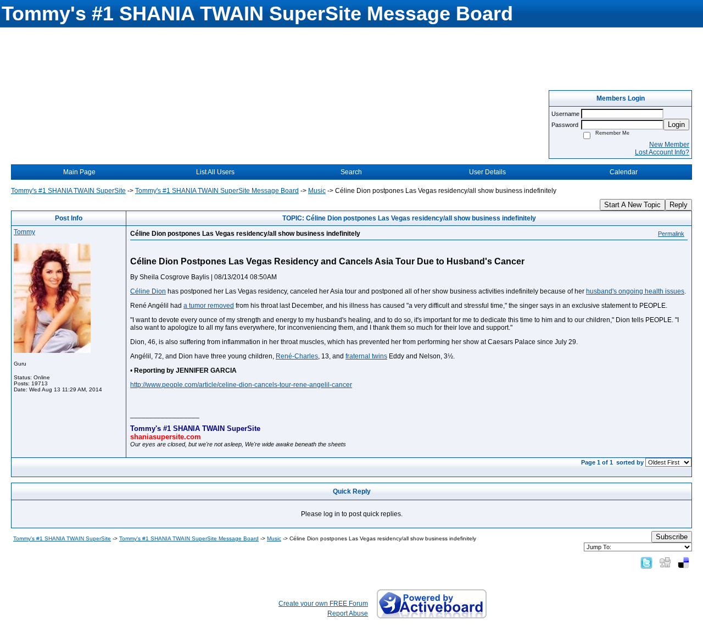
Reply (678, 205)
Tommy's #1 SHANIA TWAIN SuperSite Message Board (217, 191)
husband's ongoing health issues (635, 291)
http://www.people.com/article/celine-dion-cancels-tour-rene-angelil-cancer (241, 385)
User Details (487, 172)
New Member (669, 144)
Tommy (24, 232)
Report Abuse (347, 613)
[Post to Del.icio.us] (683, 562)
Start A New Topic (632, 205)
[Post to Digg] (665, 562)
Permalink (671, 233)
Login (676, 124)
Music (317, 191)
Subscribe (672, 537)
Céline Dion (148, 291)
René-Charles (297, 356)
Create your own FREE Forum (323, 603)
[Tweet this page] (646, 562)
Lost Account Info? (662, 152)
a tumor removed (208, 305)
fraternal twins (366, 356)
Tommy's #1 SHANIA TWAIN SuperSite (68, 191)
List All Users (215, 172)
